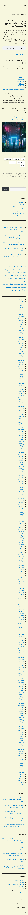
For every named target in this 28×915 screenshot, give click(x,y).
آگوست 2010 (21, 682)
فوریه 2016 (21, 544)
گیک (8, 290)
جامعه (13, 272)
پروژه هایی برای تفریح (20, 907)
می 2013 (22, 613)
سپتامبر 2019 (21, 454)
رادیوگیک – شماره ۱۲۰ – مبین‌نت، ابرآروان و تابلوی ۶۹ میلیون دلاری (15, 23)
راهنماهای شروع (20, 211)
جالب (17, 272)
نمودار (6, 284)
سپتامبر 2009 (21, 705)
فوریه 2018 (21, 494)
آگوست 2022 (21, 381)
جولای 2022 (21, 383)
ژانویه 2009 (21, 722)
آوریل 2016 (21, 540)
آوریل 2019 (21, 465)
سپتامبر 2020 (21, 429)
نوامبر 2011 (21, 651)
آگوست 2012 (21, 632)
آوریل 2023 (21, 377)
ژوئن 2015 (21, 561)
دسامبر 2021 (21, 398)
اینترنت (20, 270)
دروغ (25, 278)
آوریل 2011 (21, 666)
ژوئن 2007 (21, 762)
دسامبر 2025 (21, 312)
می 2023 (22, 375)
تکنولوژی (22, 272)
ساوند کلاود (21, 83)
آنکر (23, 67)
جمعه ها (4, 272)
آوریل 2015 (21, 565)
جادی (24, 5)
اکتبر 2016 (21, 528)
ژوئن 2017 (21, 511)
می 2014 (22, 588)
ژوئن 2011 (21, 661)
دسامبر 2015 (21, 548)
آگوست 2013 (21, 607)
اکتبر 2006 (21, 779)
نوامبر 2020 (21, 425)
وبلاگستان (14, 287)
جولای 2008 (21, 735)
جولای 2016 (21, 534)
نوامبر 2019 (21, 450)
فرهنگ (22, 284)
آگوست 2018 (21, 482)
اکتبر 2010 (21, 678)
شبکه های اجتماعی (13, 176)
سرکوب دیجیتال (9, 174)
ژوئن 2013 (21, 611)
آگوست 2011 (21, 657)
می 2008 (22, 739)
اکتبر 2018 (21, 477)
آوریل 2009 (21, 716)
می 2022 (22, 387)
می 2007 (22, 764)
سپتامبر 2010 (21, 680)
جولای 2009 (21, 709)
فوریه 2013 (21, 620)
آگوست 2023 (21, 369)
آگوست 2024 (21, 343)
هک (19, 287)
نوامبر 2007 (21, 751)
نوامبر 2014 (21, 576)
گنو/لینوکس (18, 290)
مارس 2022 (21, 392)
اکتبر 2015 (21, 553)
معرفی (11, 284)
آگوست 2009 (21, 707)
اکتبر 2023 (21, 364)
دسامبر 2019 (21, 448)
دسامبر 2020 (21, 423)
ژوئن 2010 (21, 686)
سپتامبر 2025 (21, 318)
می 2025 (22, 327)
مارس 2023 (21, 379)
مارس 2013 (21, 617)
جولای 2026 (21, 302)
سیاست (19, 176)
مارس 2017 (21, 517)
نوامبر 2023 (21, 362)
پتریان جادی (21, 209)
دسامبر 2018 (21, 473)
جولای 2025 (21, 323)
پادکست (5, 173)
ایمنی (24, 270)
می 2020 (22, 438)
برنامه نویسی (11, 269)
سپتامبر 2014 (21, 580)
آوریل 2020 (21, 440)
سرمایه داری (10, 278)
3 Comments (20, 178)
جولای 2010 (21, 684)
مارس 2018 (21, 492)
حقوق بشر (23, 174)
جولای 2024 (21, 346)
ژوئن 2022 (21, 385)
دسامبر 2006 (21, 774)
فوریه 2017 (21, 519)
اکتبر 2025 (21, 316)
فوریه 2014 (21, 594)
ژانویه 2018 (21, 496)
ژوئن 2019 (21, 461)
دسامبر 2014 (21, 574)
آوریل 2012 (21, 640)
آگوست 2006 (21, 783)
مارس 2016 (21, 542)
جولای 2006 (21, 785)
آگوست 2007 (21, 758)
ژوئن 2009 (21, 712)
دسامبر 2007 (21, 749)
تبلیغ (5, 270)
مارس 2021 (21, 417)
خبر (5, 275)
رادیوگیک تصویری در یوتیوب (17, 119)
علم (3, 281)
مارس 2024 (21, 354)
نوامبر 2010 (21, 676)
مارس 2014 (21, 592)
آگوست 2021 (21, 406)
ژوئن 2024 (21, 348)
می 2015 (22, 563)
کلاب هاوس (6, 176)
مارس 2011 (21, 668)
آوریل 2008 (21, 741)
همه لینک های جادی (19, 215)
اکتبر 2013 (21, 603)
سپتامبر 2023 (21, 366)
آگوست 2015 (21, 557)
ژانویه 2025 (21, 333)
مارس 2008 (21, 743)
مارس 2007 (21, 768)
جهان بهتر (16, 275)
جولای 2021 (21, 408)
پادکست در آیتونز (20, 81)
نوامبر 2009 (21, 701)
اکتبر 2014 (21, 578)
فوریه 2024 (21, 356)
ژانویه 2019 (21, 471)
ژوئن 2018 (21, 486)
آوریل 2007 (21, 766)
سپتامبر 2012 (21, 630)
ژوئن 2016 (21, 536)
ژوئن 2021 (21, 410)
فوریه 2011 (21, 670)
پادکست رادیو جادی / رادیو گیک (16, 207)
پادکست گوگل (21, 79)
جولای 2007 (21, 760)
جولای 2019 (21, 459)
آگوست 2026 (21, 300)
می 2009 (22, 714)
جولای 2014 (21, 584)
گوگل (12, 290)
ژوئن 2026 (21, 304)
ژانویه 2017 (21, 521)
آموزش (20, 267)
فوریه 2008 (21, 745)
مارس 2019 (21, 467)
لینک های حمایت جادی (18, 213)
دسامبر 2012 (21, 624)
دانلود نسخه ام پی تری (19, 54)
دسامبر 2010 (21, 674)
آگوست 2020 (21, 431)
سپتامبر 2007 (21, 755)
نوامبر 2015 (21, 551)
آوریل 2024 (21, 352)
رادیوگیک (19, 174)
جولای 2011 (21, 659)
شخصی (7, 281)
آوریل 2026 (21, 308)
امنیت (13, 266)
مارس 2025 (21, 331)
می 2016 (22, 538)
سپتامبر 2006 (21, 781)
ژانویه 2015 (21, 571)
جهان (20, 275)
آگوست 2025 (21, 320)
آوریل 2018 (21, 490)
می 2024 (22, 350)
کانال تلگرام (21, 77)
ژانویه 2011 (21, 672)
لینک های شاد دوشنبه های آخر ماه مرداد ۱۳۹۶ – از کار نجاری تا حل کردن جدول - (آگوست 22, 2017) (13, 230)
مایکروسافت (17, 284)
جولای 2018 (21, 484)
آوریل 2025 (21, 329)
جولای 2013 (21, 609)
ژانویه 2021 (21, 421)
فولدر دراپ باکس (20, 86)
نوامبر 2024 (21, 337)
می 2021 (22, 413)
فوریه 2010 (21, 695)
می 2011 (22, 663)
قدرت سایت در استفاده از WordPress (15, 912)
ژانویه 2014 (21, 597)
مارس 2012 (21, 643)
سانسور (15, 174)
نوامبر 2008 (21, 726)
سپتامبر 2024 (21, 341)
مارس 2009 (21, 718)
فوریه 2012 (21, 645)
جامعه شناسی (8, 272)
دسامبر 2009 (21, 699)
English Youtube (20, 203)
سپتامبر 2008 (21, 730)
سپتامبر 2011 (21, 655)
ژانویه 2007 (21, 772)
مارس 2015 (21, 567)
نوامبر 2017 (21, 500)
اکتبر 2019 (21, 452)
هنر (25, 178)
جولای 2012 (21, 634)
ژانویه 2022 (21, 396)
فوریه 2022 (21, 394)
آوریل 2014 (21, 590)
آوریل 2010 (21, 691)
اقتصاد (16, 266)
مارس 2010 (21, 693)
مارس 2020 (21, 442)
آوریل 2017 (21, 515)
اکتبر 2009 (21, 703)
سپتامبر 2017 (21, 505)
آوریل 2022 (21, 389)
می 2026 (22, 306)
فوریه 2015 (21, 569)
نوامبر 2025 (21, 314)
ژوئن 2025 (21, 325)
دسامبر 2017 (21, 498)
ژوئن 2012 (21, 636)
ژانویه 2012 (21, 647)
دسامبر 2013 (21, 599)
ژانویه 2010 (21, 697)
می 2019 (22, 463)
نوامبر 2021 (21, 400)
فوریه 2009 (21, 720)
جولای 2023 (21, 371)
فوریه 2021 (21, 419)
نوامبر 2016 (21, 525)
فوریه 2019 (21, 469)
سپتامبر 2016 (21, 530)
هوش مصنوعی (23, 287)
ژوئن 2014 (21, 586)
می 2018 (22, 488)
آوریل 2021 (21, 415)
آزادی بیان (12, 173)
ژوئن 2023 (21, 373)
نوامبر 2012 (21, 626)
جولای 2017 (21, 509)
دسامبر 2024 (21, 335)
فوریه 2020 (21, 444)
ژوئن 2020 (21, 436)
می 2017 (22, 513)
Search (24, 186)
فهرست (4, 5)
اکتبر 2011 (21, 653)
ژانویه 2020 (21, 446)
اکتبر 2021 (21, 402)
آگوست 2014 (21, 582)
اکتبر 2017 (21, 502)
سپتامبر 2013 (21, 605)
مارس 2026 (21, 310)
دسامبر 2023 (21, 360)
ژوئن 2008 (21, 737)
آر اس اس (22, 73)
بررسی (17, 270)
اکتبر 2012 (21, 628)
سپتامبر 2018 (21, 479)
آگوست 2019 (21, 456)
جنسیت (24, 275)
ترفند (25, 272)
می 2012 (22, 638)
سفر (16, 281)
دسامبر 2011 (21, 649)
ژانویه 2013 (21, 622)
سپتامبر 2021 (21, 404)
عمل (25, 284)
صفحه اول (23, 900)
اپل (9, 266)
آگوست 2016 (21, 532)
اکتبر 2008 (21, 728)
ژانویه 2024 (21, 358)
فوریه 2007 (21, 770)
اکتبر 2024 (21, 339)
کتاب (25, 290)
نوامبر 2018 (21, 475)
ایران (9, 173)
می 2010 (22, 689)
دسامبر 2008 (21, 724)
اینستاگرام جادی (20, 205)
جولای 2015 (21, 559)
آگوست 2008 (21, 732)
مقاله (17, 173)
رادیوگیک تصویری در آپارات (18, 117)
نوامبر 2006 (21, 776)
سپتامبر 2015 (21, 555)
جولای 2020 (21, 433)
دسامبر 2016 (21, 523)
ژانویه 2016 (21, 546)
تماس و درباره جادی (21, 903)
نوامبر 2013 (21, 601)
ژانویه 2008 (21, 747)
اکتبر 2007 (21, 753)
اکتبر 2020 (21, 427)
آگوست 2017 (21, 507)
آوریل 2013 (21, 615)
